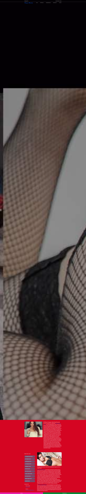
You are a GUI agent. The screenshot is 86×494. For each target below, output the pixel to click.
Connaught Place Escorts (28, 456)
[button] (37, 2)
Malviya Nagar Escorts (28, 478)
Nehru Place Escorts (28, 471)
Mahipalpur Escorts (28, 466)
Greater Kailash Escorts (28, 473)
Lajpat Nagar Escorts (28, 461)
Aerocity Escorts (27, 468)
